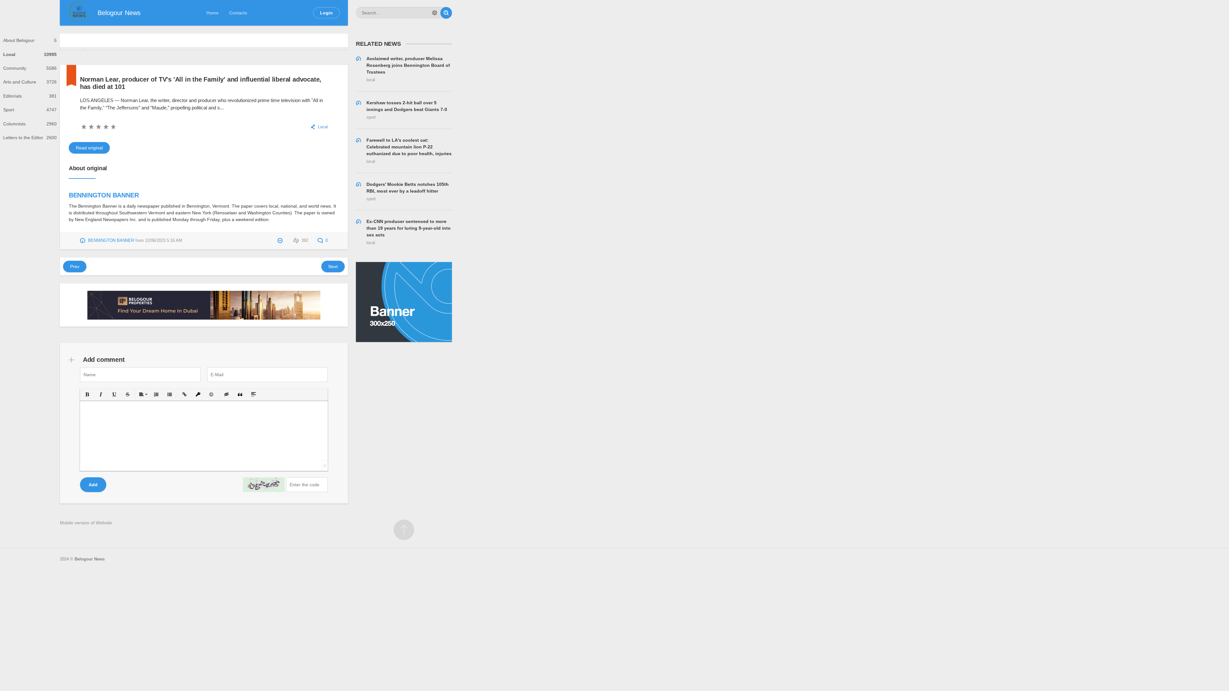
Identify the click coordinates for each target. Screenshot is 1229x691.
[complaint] (280, 240)
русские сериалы (345, 556)
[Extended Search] (434, 13)
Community (30, 68)
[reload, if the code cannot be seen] (264, 484)
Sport (30, 109)
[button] (87, 394)
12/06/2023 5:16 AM (163, 240)
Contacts (238, 12)
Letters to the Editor (30, 137)
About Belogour (30, 40)
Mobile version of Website (86, 522)
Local (30, 54)
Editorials (30, 96)
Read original (89, 147)
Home (212, 12)
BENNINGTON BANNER (104, 195)
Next (333, 266)
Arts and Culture (30, 81)
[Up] (404, 530)
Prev (74, 266)
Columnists (30, 123)
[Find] (446, 13)
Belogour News (90, 559)
